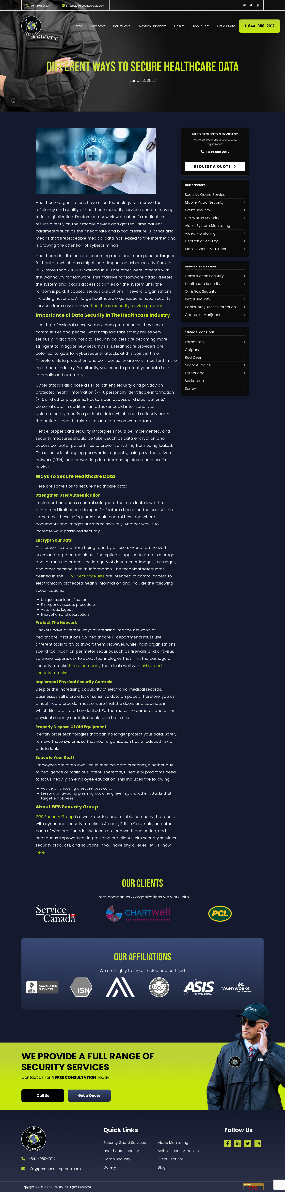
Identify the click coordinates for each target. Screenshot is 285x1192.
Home (77, 26)
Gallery (109, 1167)
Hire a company (85, 665)
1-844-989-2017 (41, 6)
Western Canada (151, 26)
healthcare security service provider (126, 305)
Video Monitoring (173, 1142)
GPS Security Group (55, 816)
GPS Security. (54, 1187)
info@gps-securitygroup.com (85, 6)
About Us (199, 26)
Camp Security (116, 1159)
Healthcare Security (121, 1150)
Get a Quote (226, 26)
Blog (162, 1167)
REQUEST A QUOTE (213, 166)
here (40, 852)
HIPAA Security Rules (84, 576)
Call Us (43, 1095)
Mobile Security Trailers (178, 1150)
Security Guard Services (124, 1142)
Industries (120, 26)
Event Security (170, 1159)
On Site (179, 26)
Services (96, 26)
